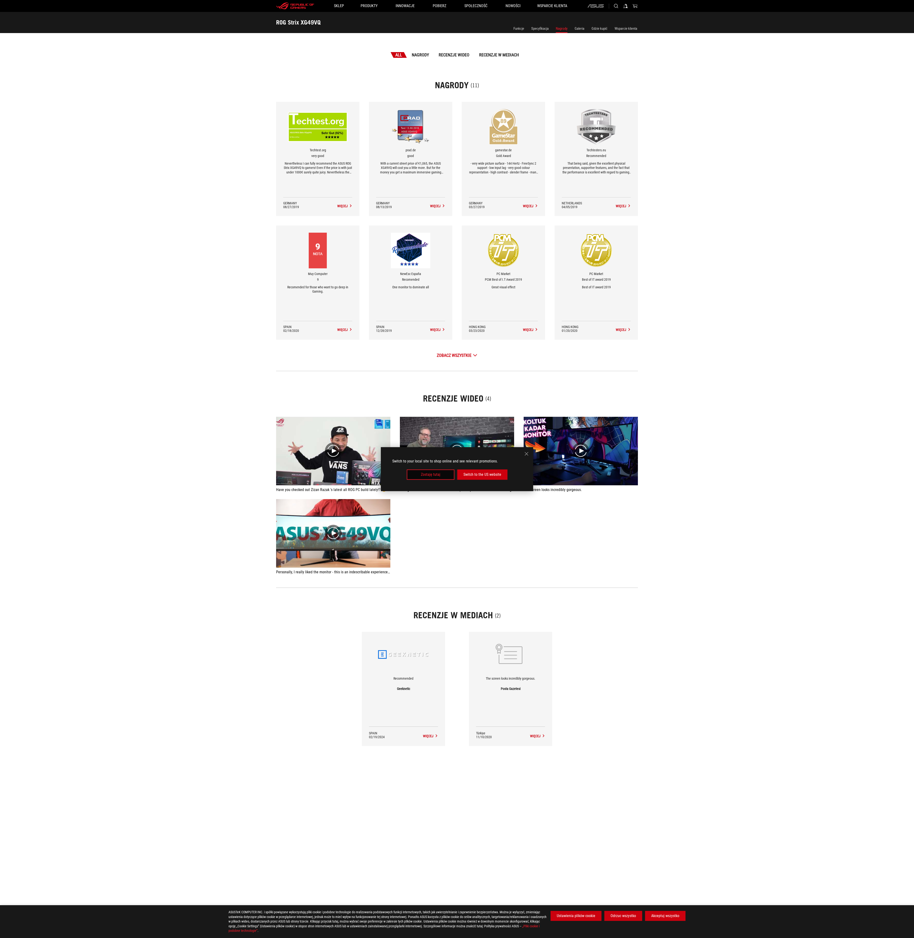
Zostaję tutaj (430, 474)
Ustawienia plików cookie (576, 915)
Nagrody (561, 28)
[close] (526, 454)
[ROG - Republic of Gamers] (295, 6)
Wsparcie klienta (626, 28)
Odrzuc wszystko (623, 915)
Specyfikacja (540, 28)
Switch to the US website (482, 474)
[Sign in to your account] (625, 6)
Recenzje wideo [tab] (454, 54)
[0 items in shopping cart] (635, 6)
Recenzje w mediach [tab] (499, 54)
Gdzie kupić (599, 28)
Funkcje (518, 28)
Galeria (579, 28)
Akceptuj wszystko (665, 915)
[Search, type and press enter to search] (616, 6)
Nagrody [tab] (420, 54)
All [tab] (398, 54)
